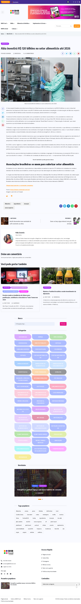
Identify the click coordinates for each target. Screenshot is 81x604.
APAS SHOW (58, 337)
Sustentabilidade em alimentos (40, 450)
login (14, 257)
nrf (46, 521)
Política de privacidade (49, 571)
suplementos (60, 525)
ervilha (54, 514)
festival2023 (26, 518)
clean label (29, 514)
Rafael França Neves (40, 441)
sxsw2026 (30, 528)
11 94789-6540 (7, 561)
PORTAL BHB (22, 440)
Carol (57, 511)
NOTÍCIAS (58, 417)
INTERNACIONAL (40, 378)
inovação (26, 203)
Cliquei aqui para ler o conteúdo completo (19, 185)
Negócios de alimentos (58, 410)
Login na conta (7, 567)
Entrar (76, 26)
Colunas (14, 28)
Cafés (58, 343)
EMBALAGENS (22, 363)
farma (17, 518)
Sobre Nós (46, 558)
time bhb (57, 528)
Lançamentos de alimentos (22, 393)
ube (63, 528)
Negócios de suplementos (22, 418)
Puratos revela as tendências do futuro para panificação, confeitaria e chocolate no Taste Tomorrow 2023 (20, 297)
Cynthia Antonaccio (40, 356)
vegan (17, 532)
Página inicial (46, 554)
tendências (48, 528)
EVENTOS (22, 372)
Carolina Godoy (23, 349)
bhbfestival (49, 511)
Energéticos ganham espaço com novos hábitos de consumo (39, 490)
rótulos (44, 525)
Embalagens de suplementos (58, 365)
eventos (61, 514)
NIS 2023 (40, 417)
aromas (26, 511)
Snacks (58, 440)
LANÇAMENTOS (58, 386)
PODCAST (58, 434)
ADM (40, 337)
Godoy (34, 518)
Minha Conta (46, 565)
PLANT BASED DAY (40, 434)
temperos (39, 528)
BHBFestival (4, 28)
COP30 (23, 355)
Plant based (22, 434)
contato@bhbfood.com (9, 564)
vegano (24, 532)
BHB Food (3, 23)
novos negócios (9, 207)
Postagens (46, 561)
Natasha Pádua (58, 401)
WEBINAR (23, 457)
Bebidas (23, 343)
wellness (40, 532)
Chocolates (40, 349)
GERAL (58, 372)
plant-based (54, 521)
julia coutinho (19, 521)
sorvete (52, 525)
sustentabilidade (20, 528)
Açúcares (23, 337)
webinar (32, 532)
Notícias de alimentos (23, 427)
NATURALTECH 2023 (23, 410)
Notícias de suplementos (40, 427)
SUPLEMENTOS (23, 448)
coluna (37, 514)
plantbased (19, 525)
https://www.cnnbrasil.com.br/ (20, 190)
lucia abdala (58, 392)
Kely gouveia (22, 386)
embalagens (46, 514)
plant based (28, 525)
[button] (39, 499)
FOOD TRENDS (40, 372)
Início (2, 34)
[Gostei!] (7, 196)
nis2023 (28, 521)
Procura (63, 324)
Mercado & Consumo (40, 402)
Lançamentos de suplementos (40, 393)
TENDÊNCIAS (58, 448)
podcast (37, 525)
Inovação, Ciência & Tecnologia (22, 379)
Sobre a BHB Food (16, 599)
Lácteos (40, 386)
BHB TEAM (7, 303)
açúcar (33, 511)
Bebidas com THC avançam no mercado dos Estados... (35, 2)
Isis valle (60, 518)
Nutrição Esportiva (58, 427)
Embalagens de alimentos (40, 365)
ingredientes (17, 203)
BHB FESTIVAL (40, 343)
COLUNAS (58, 349)
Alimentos (7, 203)
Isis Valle (58, 378)
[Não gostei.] (11, 196)
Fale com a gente (48, 568)
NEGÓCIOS (9, 34)
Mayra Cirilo (23, 401)
